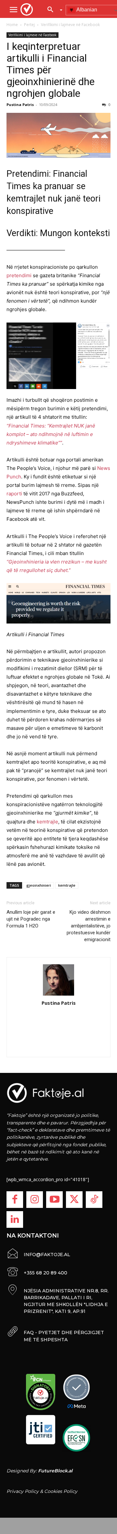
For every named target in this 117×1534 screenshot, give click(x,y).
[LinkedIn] (14, 1219)
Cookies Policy (60, 1491)
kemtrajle (47, 822)
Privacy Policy (22, 1491)
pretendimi (19, 275)
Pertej (29, 24)
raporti (14, 493)
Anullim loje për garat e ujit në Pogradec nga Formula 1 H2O (30, 919)
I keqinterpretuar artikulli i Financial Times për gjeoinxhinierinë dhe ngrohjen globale (50, 69)
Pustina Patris (20, 104)
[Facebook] (14, 1199)
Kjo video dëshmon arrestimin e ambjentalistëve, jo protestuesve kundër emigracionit (88, 925)
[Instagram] (34, 1199)
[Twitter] (74, 1199)
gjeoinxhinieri (38, 885)
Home (12, 24)
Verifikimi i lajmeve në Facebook (70, 24)
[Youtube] (54, 1199)
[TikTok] (94, 1199)
